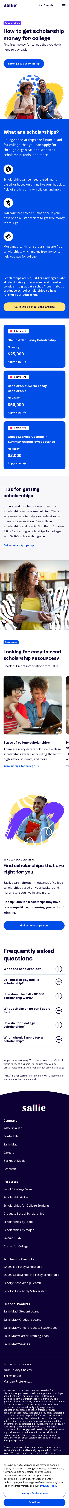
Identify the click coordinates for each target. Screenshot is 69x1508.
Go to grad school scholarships (34, 307)
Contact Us (11, 1136)
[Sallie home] (10, 5)
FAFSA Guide (12, 1238)
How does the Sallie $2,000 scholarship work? (24, 996)
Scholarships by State (18, 1222)
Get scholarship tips (16, 545)
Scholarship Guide (16, 1197)
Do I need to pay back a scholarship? (21, 981)
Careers (9, 1153)
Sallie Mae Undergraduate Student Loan (31, 1328)
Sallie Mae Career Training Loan (26, 1336)
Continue (34, 1502)
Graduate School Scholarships (24, 1214)
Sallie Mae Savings (17, 1344)
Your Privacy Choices (18, 1370)
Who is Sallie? (13, 1128)
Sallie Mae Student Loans (21, 1311)
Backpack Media (14, 1161)
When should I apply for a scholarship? (23, 1039)
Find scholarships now (34, 925)
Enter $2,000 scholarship (24, 63)
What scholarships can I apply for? (27, 1010)
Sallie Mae (10, 1144)
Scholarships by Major (19, 1230)
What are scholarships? (22, 969)
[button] (18, 1382)
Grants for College (16, 1246)
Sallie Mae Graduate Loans (22, 1320)
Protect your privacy (17, 1364)
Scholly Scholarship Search (22, 1283)
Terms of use (13, 1376)
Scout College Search (19, 1189)
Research (10, 1169)
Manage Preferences (34, 1493)
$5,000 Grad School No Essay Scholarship (31, 1275)
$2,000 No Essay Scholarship (23, 1267)
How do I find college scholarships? (19, 1025)
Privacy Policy (48, 1486)
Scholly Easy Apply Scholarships (26, 1291)
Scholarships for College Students (27, 1206)
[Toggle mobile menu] (63, 5)
